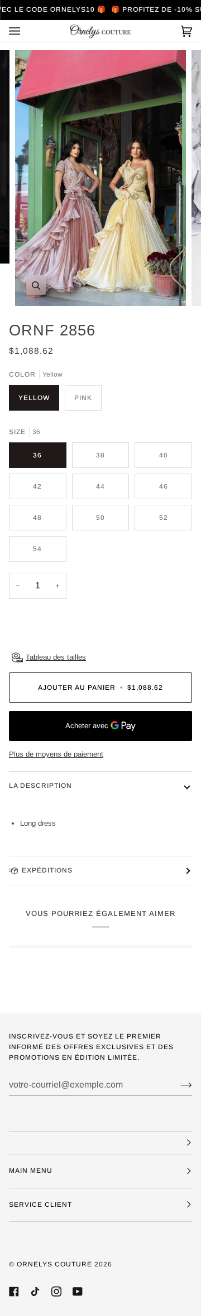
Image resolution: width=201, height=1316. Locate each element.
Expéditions (47, 870)
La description (40, 785)
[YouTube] (78, 1291)
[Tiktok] (35, 1291)
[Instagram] (56, 1291)
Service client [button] (40, 1204)
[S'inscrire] (177, 1085)
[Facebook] (14, 1291)
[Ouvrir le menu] (25, 31)
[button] (100, 1142)
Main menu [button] (30, 1170)
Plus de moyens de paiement (56, 754)
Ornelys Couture (54, 1264)
